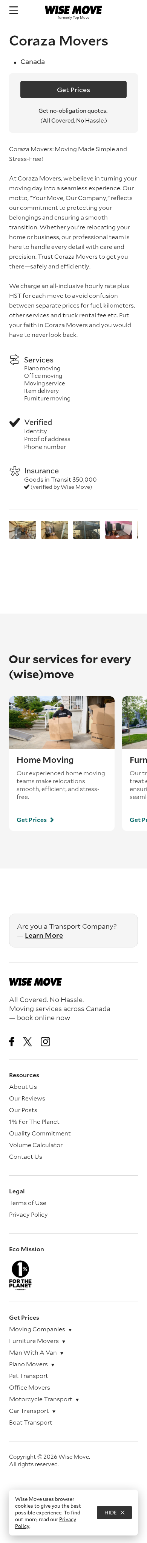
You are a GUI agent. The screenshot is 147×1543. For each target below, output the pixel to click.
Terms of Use (27, 1203)
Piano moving (42, 368)
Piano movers (28, 1364)
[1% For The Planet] (73, 1275)
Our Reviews (27, 1098)
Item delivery (41, 390)
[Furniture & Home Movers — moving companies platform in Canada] (73, 10)
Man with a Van (33, 1352)
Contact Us (25, 1156)
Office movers (29, 1387)
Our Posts (23, 1110)
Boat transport (30, 1422)
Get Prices (73, 89)
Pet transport (28, 1375)
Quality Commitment (40, 1133)
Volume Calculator (36, 1145)
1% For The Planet (34, 1121)
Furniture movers (34, 1340)
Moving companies (37, 1329)
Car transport (29, 1410)
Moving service (44, 383)
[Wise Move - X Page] (27, 1042)
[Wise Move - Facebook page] (11, 1042)
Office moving (43, 375)
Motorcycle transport (40, 1399)
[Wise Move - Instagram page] (45, 1042)
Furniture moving (47, 398)
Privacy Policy (28, 1214)
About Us (23, 1086)
